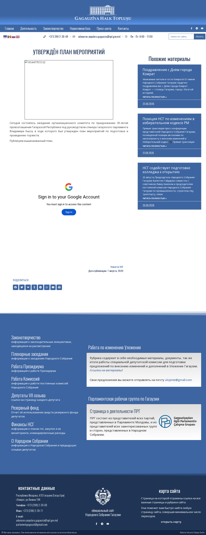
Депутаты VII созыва (28, 395)
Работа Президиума (27, 366)
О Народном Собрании (29, 440)
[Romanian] (9, 36)
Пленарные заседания (29, 354)
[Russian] (14, 36)
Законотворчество (53, 28)
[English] (18, 36)
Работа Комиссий (25, 378)
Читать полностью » (155, 97)
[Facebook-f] (191, 28)
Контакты (123, 28)
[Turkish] (5, 36)
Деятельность (28, 28)
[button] (15, 287)
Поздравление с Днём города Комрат (167, 71)
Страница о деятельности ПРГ (115, 411)
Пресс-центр (104, 28)
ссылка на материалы (106, 370)
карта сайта (169, 490)
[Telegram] (197, 28)
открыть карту (171, 522)
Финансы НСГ (22, 424)
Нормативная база (80, 28)
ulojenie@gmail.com (178, 380)
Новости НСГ (117, 267)
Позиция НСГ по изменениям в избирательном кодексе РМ (168, 121)
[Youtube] (202, 28)
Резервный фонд (25, 407)
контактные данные (36, 487)
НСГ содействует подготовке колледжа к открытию (166, 170)
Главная (9, 28)
